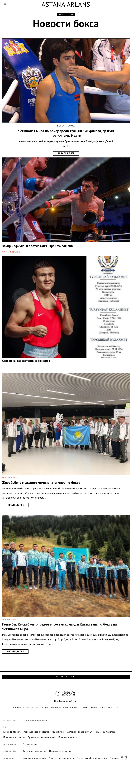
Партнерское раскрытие (35, 720)
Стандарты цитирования (34, 751)
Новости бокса (66, 126)
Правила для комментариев (42, 737)
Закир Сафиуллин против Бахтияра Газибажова (37, 246)
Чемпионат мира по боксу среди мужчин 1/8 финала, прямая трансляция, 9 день (66, 133)
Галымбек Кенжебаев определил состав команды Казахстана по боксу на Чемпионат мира (59, 626)
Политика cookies (118, 758)
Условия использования (34, 758)
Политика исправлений (60, 751)
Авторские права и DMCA (79, 731)
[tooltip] (58, 693)
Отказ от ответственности (61, 758)
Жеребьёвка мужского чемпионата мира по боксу (41, 482)
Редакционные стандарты (36, 731)
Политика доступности (14, 737)
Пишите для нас (30, 744)
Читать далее (66, 153)
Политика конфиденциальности (92, 758)
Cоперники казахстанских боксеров (26, 361)
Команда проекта (12, 731)
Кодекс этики (58, 731)
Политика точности (67, 737)
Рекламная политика (105, 731)
